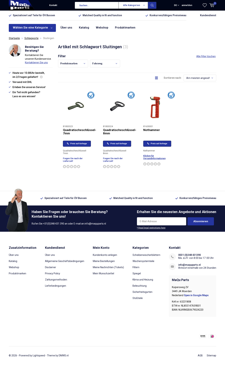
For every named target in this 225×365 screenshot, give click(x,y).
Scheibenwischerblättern (146, 255)
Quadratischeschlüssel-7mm (79, 131)
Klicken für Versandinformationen (154, 157)
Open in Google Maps (196, 295)
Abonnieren (200, 221)
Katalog (84, 27)
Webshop (102, 27)
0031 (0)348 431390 (189, 255)
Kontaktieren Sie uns (36, 62)
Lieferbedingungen (55, 285)
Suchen (152, 5)
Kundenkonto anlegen (105, 255)
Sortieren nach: (173, 77)
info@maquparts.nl (189, 264)
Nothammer (151, 130)
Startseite (14, 38)
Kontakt (53, 5)
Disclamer (50, 267)
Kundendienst (208, 15)
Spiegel (137, 273)
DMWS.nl (64, 355)
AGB (200, 355)
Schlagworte (31, 38)
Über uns (66, 27)
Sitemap (211, 355)
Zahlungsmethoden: (56, 279)
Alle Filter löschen (206, 56)
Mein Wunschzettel (103, 273)
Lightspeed (39, 355)
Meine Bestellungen (104, 261)
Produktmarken (125, 27)
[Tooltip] (41, 77)
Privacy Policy (52, 273)
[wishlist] (205, 5)
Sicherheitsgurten (142, 292)
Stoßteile (138, 298)
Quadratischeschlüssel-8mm (119, 131)
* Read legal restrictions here (151, 228)
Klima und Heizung (143, 279)
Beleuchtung (140, 285)
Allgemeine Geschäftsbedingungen (64, 261)
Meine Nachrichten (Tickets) (108, 267)
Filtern (136, 267)
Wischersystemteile (143, 261)
